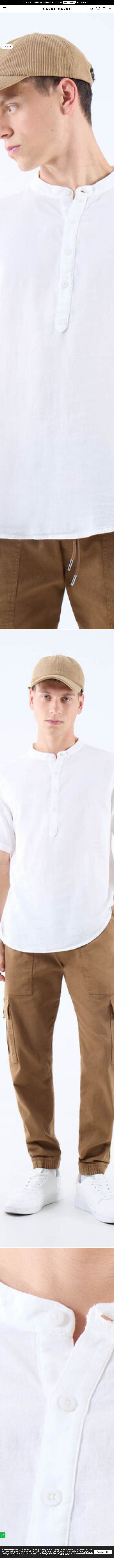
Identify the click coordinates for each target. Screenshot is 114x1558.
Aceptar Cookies (103, 1552)
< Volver (7, 46)
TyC (85, 2)
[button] (104, 8)
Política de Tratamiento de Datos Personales (21, 1553)
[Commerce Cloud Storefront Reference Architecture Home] (57, 9)
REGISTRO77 (69, 2)
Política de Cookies (82, 1551)
